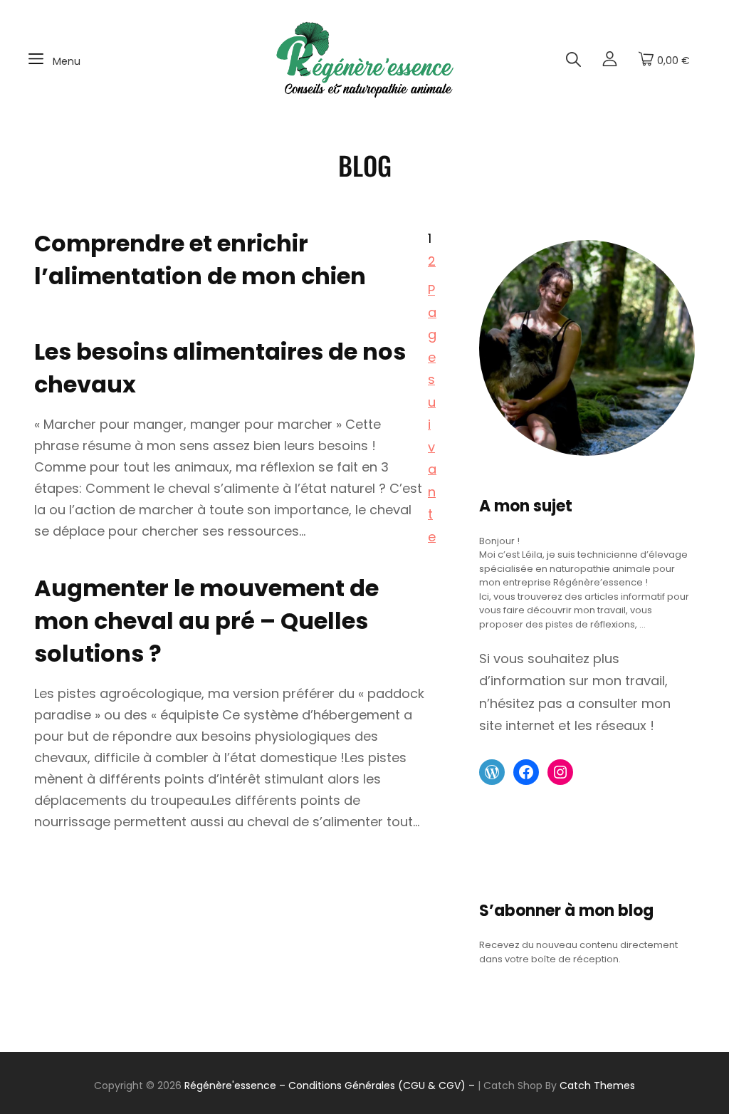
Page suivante (432, 413)
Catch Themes (597, 1085)
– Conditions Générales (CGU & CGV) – (377, 1085)
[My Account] (610, 60)
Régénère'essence (230, 1085)
